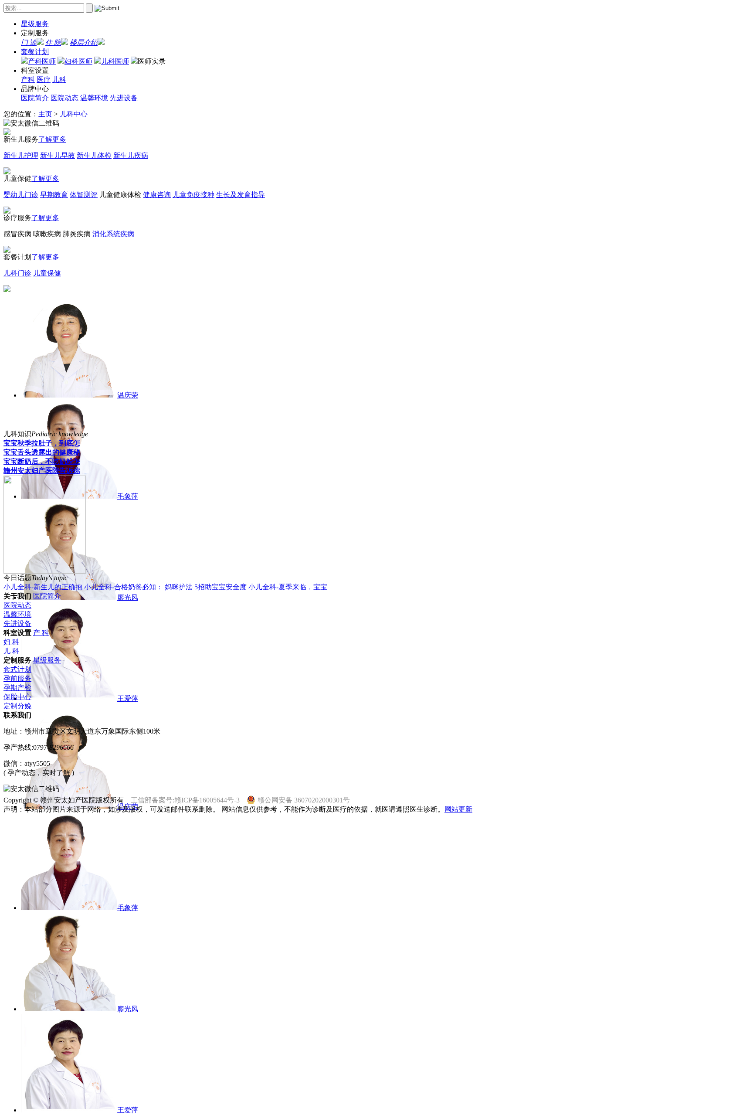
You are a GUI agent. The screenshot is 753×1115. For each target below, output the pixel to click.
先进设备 (124, 98)
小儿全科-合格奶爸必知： (123, 587)
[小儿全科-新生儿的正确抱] (44, 571)
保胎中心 (17, 696)
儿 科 (11, 651)
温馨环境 (94, 98)
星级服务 (35, 23)
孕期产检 (17, 687)
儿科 (59, 79)
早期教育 (54, 194)
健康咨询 (157, 194)
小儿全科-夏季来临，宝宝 (287, 587)
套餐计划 (35, 51)
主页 (45, 114)
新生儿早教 (57, 155)
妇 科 (11, 642)
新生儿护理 (20, 155)
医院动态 (64, 98)
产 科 (41, 632)
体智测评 (84, 194)
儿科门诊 (17, 273)
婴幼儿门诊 (20, 194)
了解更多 (52, 139)
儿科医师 (115, 61)
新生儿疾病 (130, 155)
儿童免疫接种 (193, 194)
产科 (28, 79)
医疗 (44, 79)
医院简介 (35, 98)
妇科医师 (78, 61)
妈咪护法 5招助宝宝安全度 (206, 587)
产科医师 (42, 61)
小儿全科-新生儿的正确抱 (42, 587)
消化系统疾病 (113, 234)
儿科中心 (74, 114)
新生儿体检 (94, 155)
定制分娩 (17, 706)
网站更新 (458, 809)
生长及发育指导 (240, 194)
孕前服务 (17, 678)
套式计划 (17, 669)
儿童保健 (47, 273)
